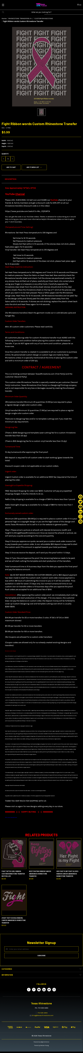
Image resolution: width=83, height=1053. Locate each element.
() (80, 5)
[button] (41, 179)
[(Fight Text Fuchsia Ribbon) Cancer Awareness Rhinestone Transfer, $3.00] (14, 900)
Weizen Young (44, 1045)
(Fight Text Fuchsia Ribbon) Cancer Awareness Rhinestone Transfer (14, 920)
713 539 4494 (42, 1013)
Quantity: (5, 154)
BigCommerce (45, 1042)
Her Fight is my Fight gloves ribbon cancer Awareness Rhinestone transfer (67, 873)
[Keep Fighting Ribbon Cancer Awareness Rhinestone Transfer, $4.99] (41, 853)
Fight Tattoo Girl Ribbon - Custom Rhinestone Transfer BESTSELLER (13, 873)
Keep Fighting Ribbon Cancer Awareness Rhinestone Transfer (40, 873)
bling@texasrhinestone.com (42, 1015)
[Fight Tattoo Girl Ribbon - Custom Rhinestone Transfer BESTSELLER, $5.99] (14, 853)
